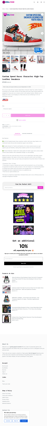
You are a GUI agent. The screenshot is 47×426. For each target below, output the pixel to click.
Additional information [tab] (27, 133)
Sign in (3, 371)
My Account (5, 366)
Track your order (6, 384)
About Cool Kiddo (6, 393)
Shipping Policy (5, 401)
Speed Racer (7, 127)
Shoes (10, 126)
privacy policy (25, 266)
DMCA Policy (5, 397)
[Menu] (44, 2)
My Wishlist (5, 368)
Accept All (24, 420)
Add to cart (27, 115)
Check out (4, 373)
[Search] (34, 2)
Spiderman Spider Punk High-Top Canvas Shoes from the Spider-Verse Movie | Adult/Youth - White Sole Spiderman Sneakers (27, 288)
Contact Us (6, 410)
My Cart (4, 369)
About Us (5, 344)
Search (40, 187)
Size (3, 106)
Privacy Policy (5, 399)
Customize (8, 420)
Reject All (16, 420)
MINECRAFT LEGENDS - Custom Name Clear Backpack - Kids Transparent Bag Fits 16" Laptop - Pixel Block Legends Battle (25, 298)
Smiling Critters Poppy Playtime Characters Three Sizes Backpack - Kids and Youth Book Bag (27, 318)
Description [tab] (17, 133)
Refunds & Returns (6, 403)
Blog (3, 381)
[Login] (37, 2)
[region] (15, 417)
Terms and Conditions (7, 395)
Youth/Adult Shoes (16, 126)
